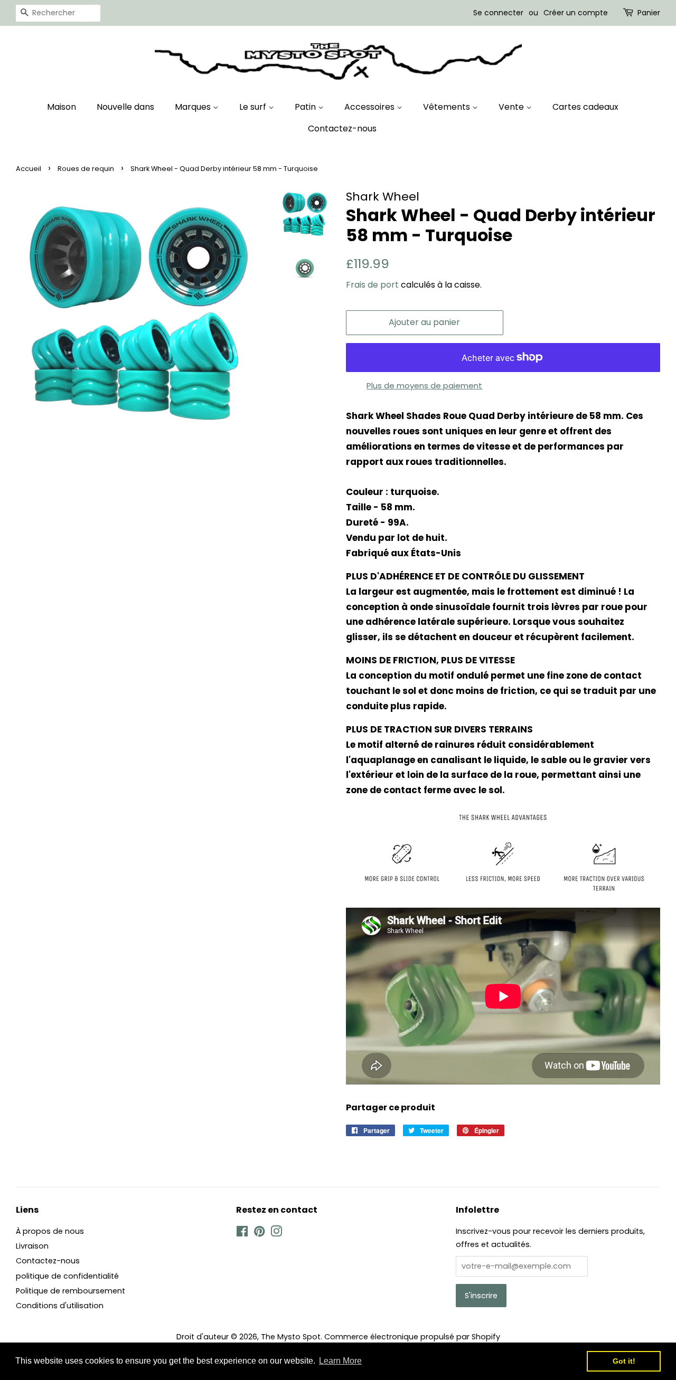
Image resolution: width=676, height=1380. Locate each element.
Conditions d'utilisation (60, 1305)
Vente (512, 107)
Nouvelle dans (125, 107)
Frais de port (372, 285)
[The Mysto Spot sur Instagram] (276, 1233)
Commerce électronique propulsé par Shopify (412, 1336)
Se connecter (498, 12)
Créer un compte (575, 12)
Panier (648, 12)
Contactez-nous (342, 128)
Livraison (32, 1246)
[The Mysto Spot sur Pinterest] (259, 1233)
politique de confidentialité (67, 1276)
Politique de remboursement (70, 1291)
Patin (306, 107)
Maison (61, 107)
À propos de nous (50, 1231)
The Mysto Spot (291, 1336)
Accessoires (370, 107)
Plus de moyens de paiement (424, 385)
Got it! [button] (624, 1361)
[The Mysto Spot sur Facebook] (242, 1233)
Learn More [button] (340, 1360)
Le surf (253, 107)
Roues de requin (86, 168)
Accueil (28, 168)
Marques (194, 107)
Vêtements (447, 107)
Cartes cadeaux (585, 107)
